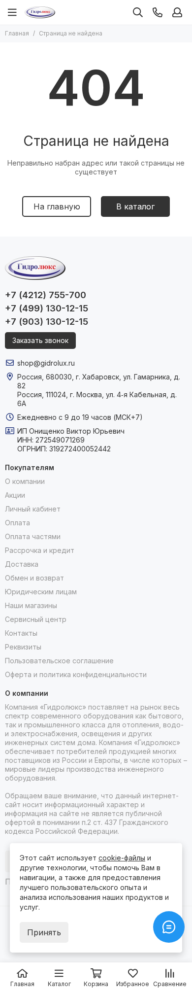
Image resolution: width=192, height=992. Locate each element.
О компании (25, 481)
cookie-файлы (121, 858)
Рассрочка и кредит (39, 550)
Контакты (21, 633)
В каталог (135, 206)
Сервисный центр (35, 619)
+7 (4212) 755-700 (45, 295)
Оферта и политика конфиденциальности (76, 674)
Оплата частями (33, 536)
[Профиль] (177, 12)
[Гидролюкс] (40, 12)
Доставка (21, 564)
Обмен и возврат (34, 578)
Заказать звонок (40, 340)
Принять (44, 932)
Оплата (17, 522)
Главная (17, 33)
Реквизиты (23, 647)
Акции (15, 495)
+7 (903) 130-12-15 (46, 321)
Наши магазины (31, 605)
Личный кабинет (33, 509)
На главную (56, 206)
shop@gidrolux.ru (46, 363)
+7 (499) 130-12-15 (46, 308)
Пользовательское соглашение (59, 660)
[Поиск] (138, 12)
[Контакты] (157, 12)
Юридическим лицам (41, 591)
